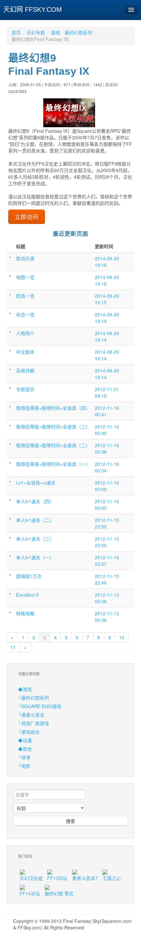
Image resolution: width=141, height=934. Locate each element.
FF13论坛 (57, 878)
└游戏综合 (29, 731)
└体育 (24, 757)
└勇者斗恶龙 (31, 714)
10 (121, 637)
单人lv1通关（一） (35, 557)
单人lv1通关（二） (35, 520)
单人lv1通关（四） (35, 501)
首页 (16, 32)
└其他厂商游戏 (33, 723)
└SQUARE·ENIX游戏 (39, 706)
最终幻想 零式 (59, 893)
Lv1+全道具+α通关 (35, 482)
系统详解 (25, 370)
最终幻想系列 (78, 32)
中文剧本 (25, 351)
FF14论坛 (30, 893)
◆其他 (25, 748)
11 (13, 647)
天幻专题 (36, 32)
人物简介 (25, 333)
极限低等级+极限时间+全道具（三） (53, 426)
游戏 (55, 32)
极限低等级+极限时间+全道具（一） (53, 464)
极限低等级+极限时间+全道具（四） (53, 408)
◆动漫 (25, 740)
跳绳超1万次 (29, 576)
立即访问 (26, 216)
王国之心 (111, 878)
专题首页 (25, 389)
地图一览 (25, 277)
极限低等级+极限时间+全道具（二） (53, 445)
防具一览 (25, 295)
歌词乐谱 (25, 258)
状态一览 (25, 314)
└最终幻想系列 (33, 697)
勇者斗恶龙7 (85, 878)
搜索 (70, 821)
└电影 (24, 766)
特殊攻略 (25, 613)
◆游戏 (25, 689)
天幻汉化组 (31, 878)
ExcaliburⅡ (28, 594)
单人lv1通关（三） (35, 538)
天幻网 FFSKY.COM (32, 9)
